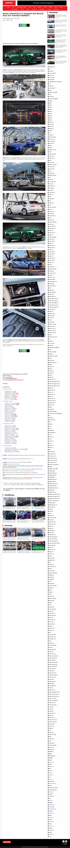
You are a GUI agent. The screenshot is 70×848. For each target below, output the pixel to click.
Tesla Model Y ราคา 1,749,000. (11, 442)
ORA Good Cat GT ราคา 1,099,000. (12, 428)
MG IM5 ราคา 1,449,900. (9, 438)
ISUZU (56, 7)
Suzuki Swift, (31, 455)
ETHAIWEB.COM (45, 847)
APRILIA (50, 760)
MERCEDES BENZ (14, 9)
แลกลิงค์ (65, 843)
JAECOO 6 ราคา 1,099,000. (10, 426)
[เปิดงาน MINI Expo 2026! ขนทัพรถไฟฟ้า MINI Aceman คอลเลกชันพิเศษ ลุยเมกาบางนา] (51, 36)
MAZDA (61, 7)
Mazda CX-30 (34, 465)
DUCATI (50, 772)
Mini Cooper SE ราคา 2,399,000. (11, 450)
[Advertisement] (11, 364)
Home (8, 7)
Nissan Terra (28, 472)
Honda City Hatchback (17, 458)
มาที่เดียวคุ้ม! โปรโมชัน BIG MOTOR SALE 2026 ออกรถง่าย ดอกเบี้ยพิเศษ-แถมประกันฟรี (61, 16)
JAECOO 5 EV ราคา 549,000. (10, 403)
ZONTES (50, 832)
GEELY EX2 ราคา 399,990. (10, 393)
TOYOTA (22, 9)
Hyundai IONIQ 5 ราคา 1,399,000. (11, 437)
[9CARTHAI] (9, 3)
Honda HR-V (22, 465)
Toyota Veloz (39, 469)
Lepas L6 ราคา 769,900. (10, 416)
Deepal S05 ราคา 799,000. (10, 420)
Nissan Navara (39, 474)
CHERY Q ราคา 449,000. (10, 396)
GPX (50, 777)
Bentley (8, 20)
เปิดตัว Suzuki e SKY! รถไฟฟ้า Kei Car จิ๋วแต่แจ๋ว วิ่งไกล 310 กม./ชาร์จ (60, 25)
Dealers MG (51, 417)
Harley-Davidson (51, 781)
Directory (49, 9)
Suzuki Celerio (37, 455)
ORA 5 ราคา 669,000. (9, 412)
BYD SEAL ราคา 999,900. (10, 421)
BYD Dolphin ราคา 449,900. (10, 397)
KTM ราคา (51, 800)
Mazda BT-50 (20, 474)
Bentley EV (11, 483)
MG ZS (41, 465)
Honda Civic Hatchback (18, 462)
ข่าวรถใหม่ (11, 20)
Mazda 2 (24, 458)
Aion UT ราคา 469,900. (9, 399)
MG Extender (33, 474)
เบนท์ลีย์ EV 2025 (27, 484)
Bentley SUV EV (23, 483)
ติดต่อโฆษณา (56, 9)
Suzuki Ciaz (42, 455)
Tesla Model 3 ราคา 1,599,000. (11, 441)
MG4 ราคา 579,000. (9, 405)
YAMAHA (50, 828)
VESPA (50, 823)
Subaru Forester (30, 470)
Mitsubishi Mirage (11, 455)
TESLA (22, 478)
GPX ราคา (50, 779)
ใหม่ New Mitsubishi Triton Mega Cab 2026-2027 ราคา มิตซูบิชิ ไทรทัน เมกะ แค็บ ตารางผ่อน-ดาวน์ (61, 51)
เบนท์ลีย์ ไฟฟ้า (33, 484)
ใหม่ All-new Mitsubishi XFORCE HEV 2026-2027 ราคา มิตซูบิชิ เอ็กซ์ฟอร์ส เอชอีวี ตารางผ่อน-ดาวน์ (61, 46)
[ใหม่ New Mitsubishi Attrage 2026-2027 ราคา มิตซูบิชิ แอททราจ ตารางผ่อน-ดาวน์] (51, 57)
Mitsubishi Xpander (15, 469)
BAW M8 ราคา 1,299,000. (10, 435)
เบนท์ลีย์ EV (22, 484)
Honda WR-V (10, 465)
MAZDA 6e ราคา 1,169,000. (10, 429)
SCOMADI (50, 811)
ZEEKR (27, 9)
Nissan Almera (25, 455)
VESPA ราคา (51, 826)
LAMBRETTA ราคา (52, 804)
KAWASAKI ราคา (52, 796)
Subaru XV (5, 467)
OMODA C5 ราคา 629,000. (10, 409)
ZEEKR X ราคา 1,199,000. (10, 430)
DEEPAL (39, 7)
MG (34, 477)
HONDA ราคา (51, 792)
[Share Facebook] (20, 25)
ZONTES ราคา (51, 834)
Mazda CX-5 (17, 470)
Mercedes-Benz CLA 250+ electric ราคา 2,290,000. (15, 449)
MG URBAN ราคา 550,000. (10, 404)
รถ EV (9, 484)
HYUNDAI (25, 477)
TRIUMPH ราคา (51, 821)
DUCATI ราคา (51, 774)
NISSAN (15, 478)
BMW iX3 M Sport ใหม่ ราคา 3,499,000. (12, 451)
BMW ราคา (51, 770)
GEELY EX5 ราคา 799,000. (10, 418)
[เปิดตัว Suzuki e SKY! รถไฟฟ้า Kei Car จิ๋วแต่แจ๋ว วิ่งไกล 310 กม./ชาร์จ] (51, 26)
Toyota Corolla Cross (12, 467)
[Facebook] (63, 841)
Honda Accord (11, 464)
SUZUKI (19, 478)
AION (30, 7)
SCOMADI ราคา (51, 813)
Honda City (10, 458)
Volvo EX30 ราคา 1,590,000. (10, 439)
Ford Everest (7, 472)
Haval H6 (22, 470)
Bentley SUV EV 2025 (30, 483)
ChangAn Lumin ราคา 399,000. (11, 392)
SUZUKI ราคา (51, 817)
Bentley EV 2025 (17, 483)
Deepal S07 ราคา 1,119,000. (10, 432)
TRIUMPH (50, 819)
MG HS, (25, 470)
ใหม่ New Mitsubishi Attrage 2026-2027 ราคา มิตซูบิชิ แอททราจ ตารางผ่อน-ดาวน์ (61, 57)
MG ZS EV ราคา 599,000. (10, 407)
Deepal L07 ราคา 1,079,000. (10, 425)
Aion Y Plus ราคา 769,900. (10, 417)
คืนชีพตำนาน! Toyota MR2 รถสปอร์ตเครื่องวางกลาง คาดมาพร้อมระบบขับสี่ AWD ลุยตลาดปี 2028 (61, 21)
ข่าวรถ (50, 836)
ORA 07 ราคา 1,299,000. (9, 434)
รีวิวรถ (13, 7)
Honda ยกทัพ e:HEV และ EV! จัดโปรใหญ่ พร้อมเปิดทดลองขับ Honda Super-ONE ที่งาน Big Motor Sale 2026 (60, 41)
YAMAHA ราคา (51, 830)
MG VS (38, 465)
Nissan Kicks (28, 465)
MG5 (27, 458)
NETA (12, 478)
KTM (50, 798)
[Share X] (28, 25)
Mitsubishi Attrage (18, 455)
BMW (9, 477)
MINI (36, 477)
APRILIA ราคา (51, 762)
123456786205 (9, 377)
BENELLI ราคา (51, 766)
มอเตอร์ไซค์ (34, 9)
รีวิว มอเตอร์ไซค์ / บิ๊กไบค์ (21, 7)
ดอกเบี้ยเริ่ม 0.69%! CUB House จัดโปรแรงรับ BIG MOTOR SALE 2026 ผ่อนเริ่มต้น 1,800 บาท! (61, 31)
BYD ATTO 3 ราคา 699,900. (10, 413)
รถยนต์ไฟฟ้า (13, 484)
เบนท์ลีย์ (18, 484)
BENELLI (50, 764)
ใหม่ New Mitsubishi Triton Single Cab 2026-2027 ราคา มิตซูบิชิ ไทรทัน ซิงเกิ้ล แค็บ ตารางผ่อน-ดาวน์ (61, 62)
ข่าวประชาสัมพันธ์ (42, 9)
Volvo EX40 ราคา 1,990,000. (10, 443)
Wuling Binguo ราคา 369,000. (11, 391)
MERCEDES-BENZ (6, 478)
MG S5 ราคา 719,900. (9, 414)
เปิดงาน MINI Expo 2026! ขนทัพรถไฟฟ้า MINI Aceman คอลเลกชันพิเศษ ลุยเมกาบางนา (60, 36)
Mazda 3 (24, 462)
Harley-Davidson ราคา (52, 783)
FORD (45, 7)
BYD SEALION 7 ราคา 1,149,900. (11, 433)
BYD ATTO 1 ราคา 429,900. (10, 395)
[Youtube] (66, 841)
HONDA (50, 7)
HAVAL (17, 477)
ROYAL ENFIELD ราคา (52, 809)
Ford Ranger (9, 474)
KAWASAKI (51, 794)
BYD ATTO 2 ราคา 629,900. (10, 411)
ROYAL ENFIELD (51, 806)
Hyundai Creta (8, 469)
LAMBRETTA (51, 802)
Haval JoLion (16, 465)
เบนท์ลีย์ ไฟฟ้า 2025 (40, 484)
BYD (34, 7)
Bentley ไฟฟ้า (37, 483)
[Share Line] (24, 25)
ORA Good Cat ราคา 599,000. (11, 408)
